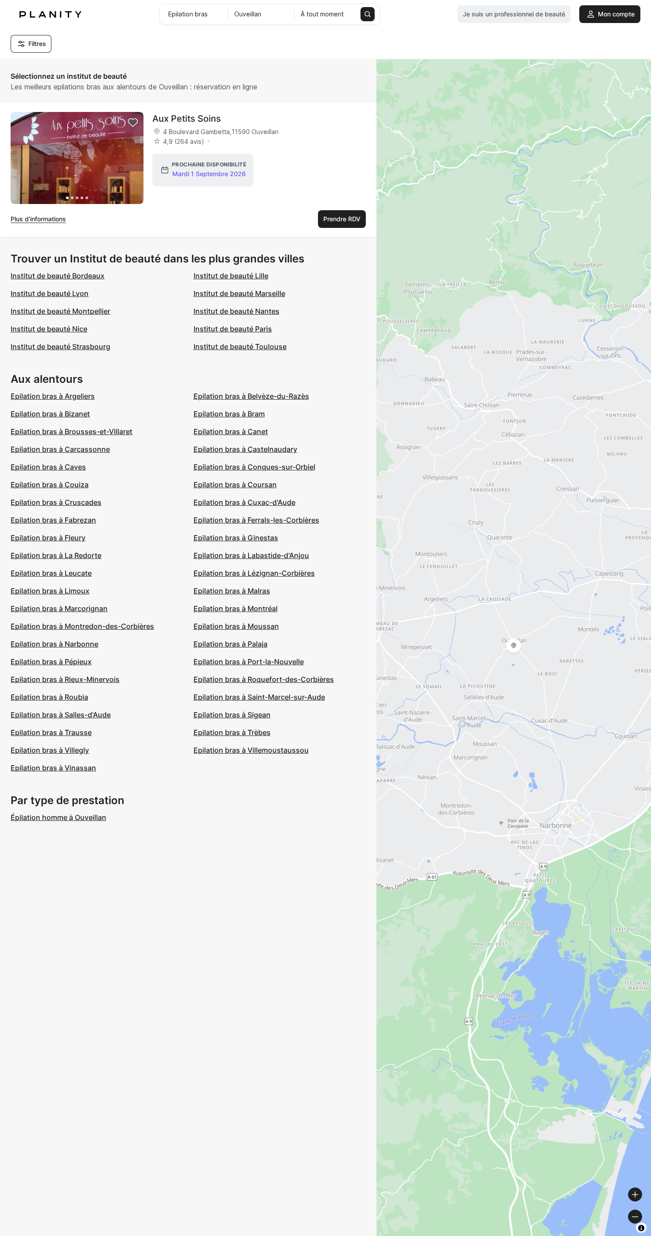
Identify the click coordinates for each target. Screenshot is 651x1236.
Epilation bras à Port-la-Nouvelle (249, 661)
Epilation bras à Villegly (50, 750)
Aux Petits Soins (186, 118)
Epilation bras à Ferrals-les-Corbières (256, 520)
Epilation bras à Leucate (51, 573)
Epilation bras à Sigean (232, 714)
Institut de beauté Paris (233, 328)
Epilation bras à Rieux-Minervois (65, 679)
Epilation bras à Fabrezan (53, 520)
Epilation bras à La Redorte (56, 555)
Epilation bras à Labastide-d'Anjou (251, 555)
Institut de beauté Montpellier (60, 311)
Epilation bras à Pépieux (51, 661)
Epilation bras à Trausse (51, 732)
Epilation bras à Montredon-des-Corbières (82, 626)
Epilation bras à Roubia (49, 697)
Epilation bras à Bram (229, 413)
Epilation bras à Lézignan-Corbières (254, 573)
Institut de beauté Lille (231, 275)
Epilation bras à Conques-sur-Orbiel (254, 466)
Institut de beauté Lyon (50, 293)
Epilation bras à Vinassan (53, 767)
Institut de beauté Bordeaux (58, 275)
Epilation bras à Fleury (48, 537)
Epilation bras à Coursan (235, 484)
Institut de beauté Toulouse (240, 346)
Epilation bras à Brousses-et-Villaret (71, 431)
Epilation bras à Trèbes (232, 732)
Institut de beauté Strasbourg (60, 346)
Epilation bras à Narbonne (54, 643)
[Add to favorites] (133, 122)
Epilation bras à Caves (48, 466)
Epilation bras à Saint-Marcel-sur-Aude (259, 697)
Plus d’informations (38, 219)
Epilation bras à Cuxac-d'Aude (244, 502)
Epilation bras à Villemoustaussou (251, 750)
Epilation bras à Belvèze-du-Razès (251, 396)
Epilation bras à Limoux (50, 590)
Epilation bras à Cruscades (56, 502)
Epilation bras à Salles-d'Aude (61, 714)
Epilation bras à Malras (232, 590)
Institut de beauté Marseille (239, 293)
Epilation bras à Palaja (230, 643)
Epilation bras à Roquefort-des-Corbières (264, 679)
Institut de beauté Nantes (236, 311)
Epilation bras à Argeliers (53, 396)
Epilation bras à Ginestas (236, 537)
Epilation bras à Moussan (236, 626)
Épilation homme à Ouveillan (58, 817)
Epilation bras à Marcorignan (59, 608)
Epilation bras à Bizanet (50, 413)
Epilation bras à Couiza (50, 484)
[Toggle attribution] (641, 1228)
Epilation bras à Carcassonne (60, 449)
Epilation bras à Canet (231, 431)
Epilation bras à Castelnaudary (245, 449)
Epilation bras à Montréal (236, 608)
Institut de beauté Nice (49, 328)
